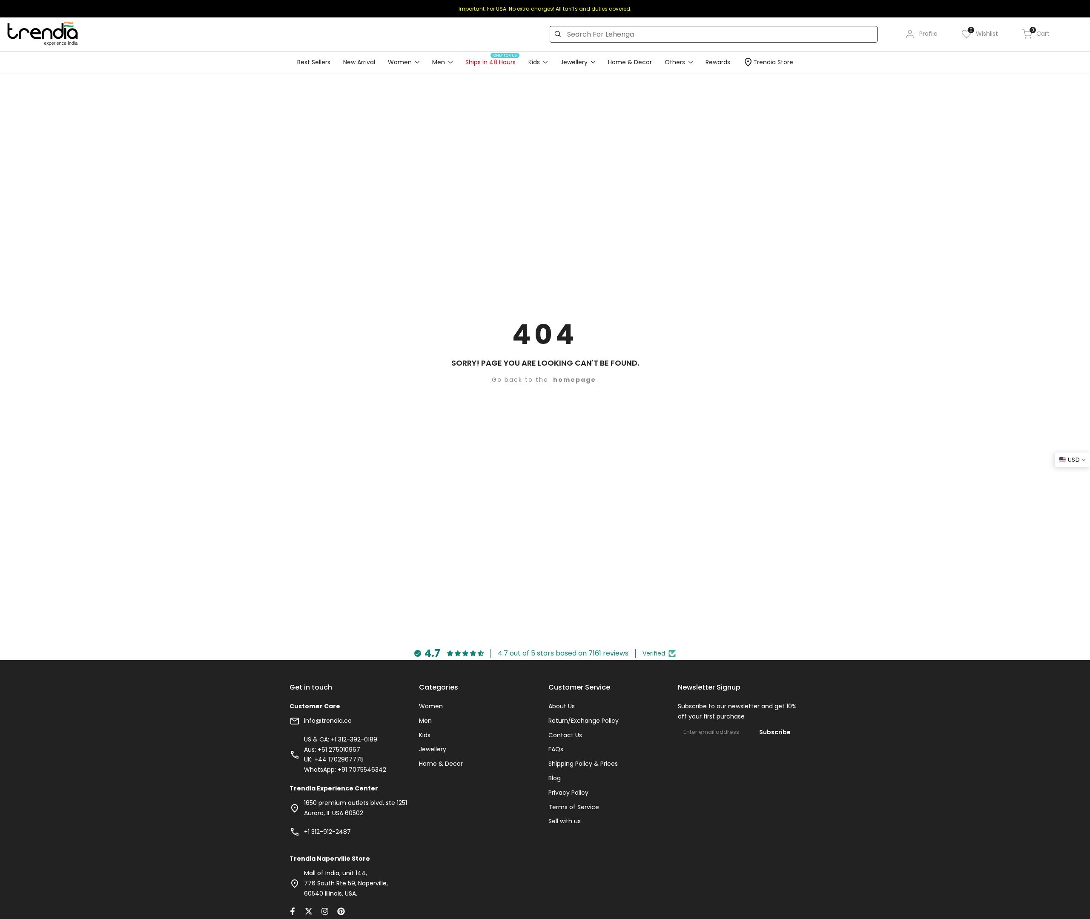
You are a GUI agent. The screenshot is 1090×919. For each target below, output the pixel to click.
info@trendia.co (328, 720)
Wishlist (984, 33)
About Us (561, 706)
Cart (1040, 33)
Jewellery (432, 749)
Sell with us (564, 821)
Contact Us (565, 735)
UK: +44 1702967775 (334, 759)
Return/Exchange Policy (583, 720)
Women (431, 706)
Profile (928, 33)
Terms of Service (573, 807)
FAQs (555, 749)
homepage (574, 379)
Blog (554, 778)
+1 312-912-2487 (327, 831)
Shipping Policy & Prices (583, 763)
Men (425, 720)
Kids (424, 735)
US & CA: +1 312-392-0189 (340, 739)
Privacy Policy (568, 792)
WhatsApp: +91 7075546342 (345, 769)
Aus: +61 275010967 (332, 749)
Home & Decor (441, 763)
